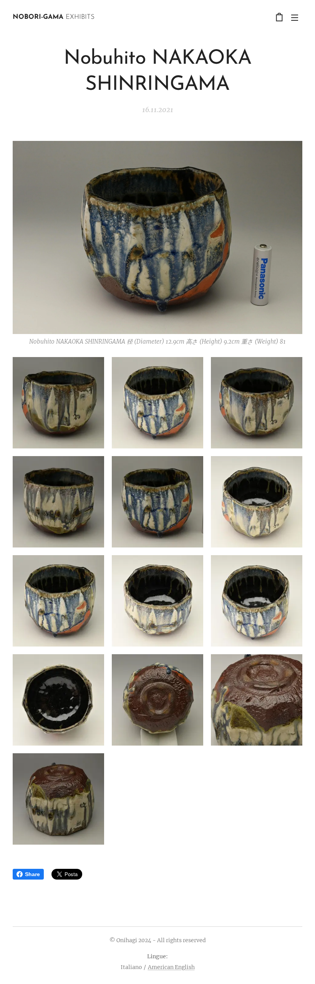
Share (32, 874)
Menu (294, 17)
